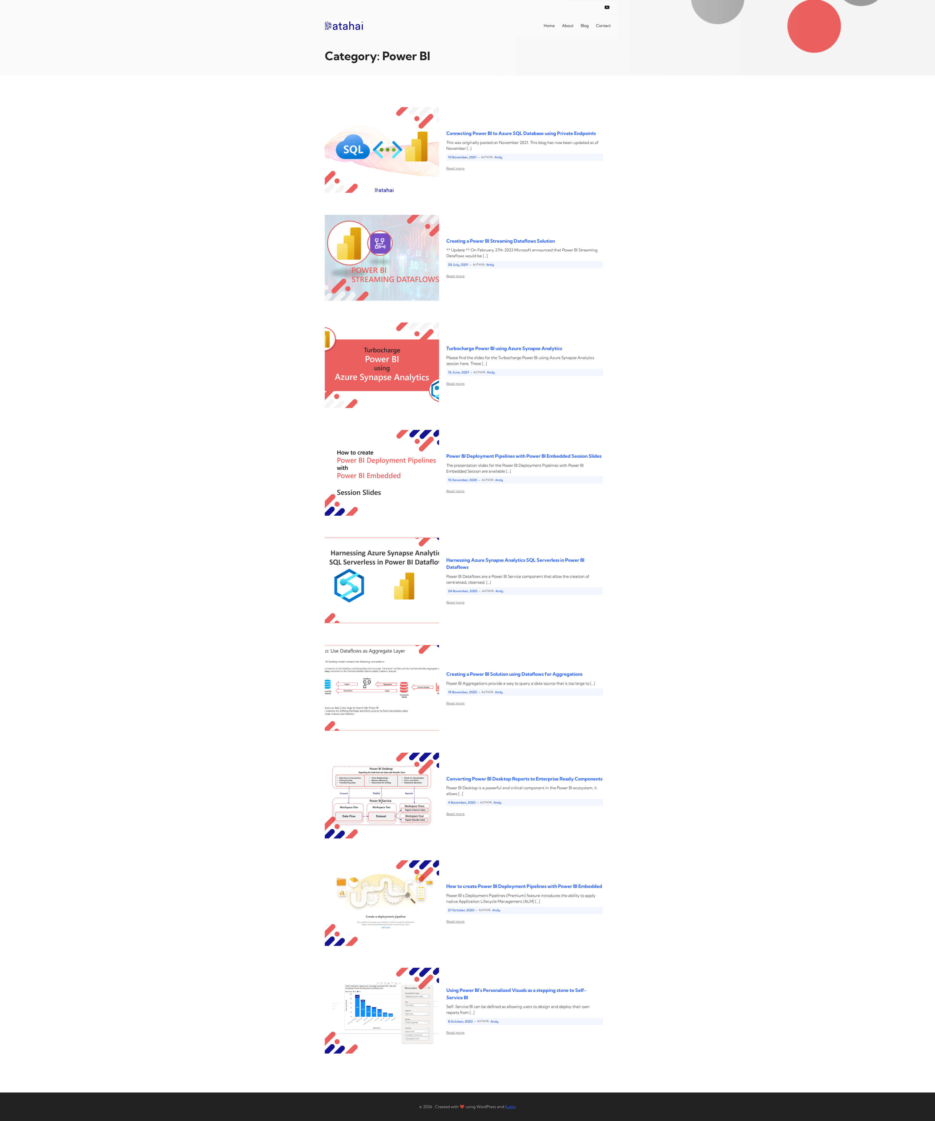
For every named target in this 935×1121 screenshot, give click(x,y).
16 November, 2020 (462, 692)
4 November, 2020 (462, 802)
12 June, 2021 (458, 372)
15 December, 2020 (462, 480)
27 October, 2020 (461, 910)
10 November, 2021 (462, 157)
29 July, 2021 (458, 265)
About (567, 25)
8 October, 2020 (460, 1021)
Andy (498, 157)
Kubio (510, 1106)
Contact (603, 25)
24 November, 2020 (462, 591)
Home (549, 25)
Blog (585, 25)
